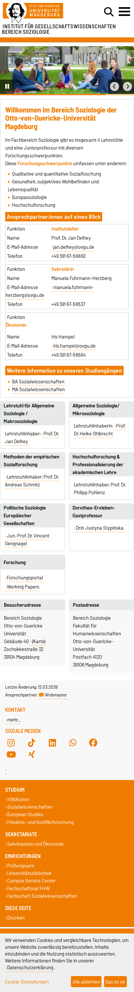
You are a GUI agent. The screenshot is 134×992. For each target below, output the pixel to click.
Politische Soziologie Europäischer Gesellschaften (25, 515)
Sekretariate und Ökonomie (35, 844)
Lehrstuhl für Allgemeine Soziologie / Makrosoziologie (29, 413)
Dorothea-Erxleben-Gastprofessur (94, 512)
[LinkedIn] (52, 742)
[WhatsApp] (73, 742)
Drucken (16, 917)
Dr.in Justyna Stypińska (100, 528)
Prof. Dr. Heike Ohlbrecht (100, 430)
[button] (114, 86)
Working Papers (23, 587)
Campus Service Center (31, 881)
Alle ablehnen (86, 982)
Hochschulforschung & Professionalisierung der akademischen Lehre (98, 464)
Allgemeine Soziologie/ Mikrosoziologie (96, 409)
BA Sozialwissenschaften (38, 382)
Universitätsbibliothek (29, 873)
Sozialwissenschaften (30, 807)
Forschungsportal (25, 578)
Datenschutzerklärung (30, 967)
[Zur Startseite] (41, 13)
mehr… (13, 720)
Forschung (15, 562)
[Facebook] (93, 742)
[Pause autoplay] (7, 87)
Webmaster (56, 695)
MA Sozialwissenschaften (38, 389)
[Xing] (31, 754)
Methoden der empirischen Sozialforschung (31, 461)
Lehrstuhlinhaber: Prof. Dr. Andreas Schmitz (32, 481)
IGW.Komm (18, 799)
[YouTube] (11, 754)
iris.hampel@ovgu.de (74, 346)
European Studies (25, 814)
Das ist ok (115, 982)
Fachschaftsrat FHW (28, 888)
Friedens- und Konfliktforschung (40, 822)
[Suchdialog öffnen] (109, 12)
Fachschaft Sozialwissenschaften (42, 896)
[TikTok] (31, 742)
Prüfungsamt (20, 865)
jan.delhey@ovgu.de (73, 247)
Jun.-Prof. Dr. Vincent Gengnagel (27, 540)
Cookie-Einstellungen (27, 982)
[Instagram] (11, 742)
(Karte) (39, 641)
